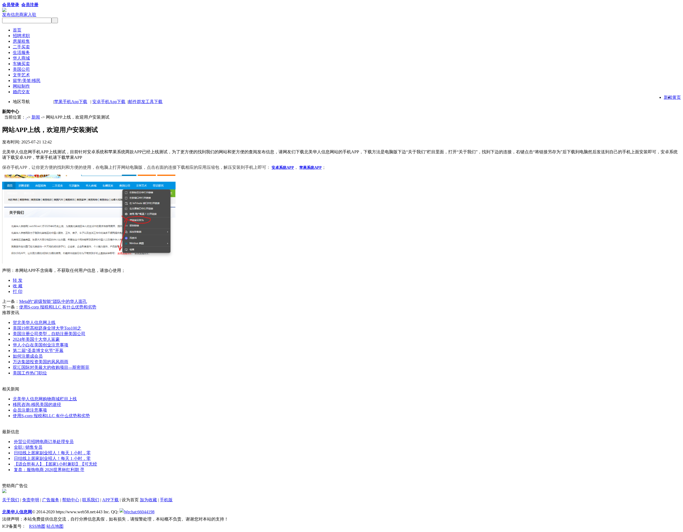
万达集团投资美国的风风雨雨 (40, 361)
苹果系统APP (310, 168)
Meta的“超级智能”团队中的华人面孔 (53, 301)
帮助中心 (70, 500)
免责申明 (30, 500)
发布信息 (10, 14)
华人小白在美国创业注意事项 (40, 345)
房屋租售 (21, 41)
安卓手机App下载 (108, 101)
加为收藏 (148, 500)
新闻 (668, 97)
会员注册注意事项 (30, 410)
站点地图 (54, 526)
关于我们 (10, 500)
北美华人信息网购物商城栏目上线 (45, 399)
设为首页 (130, 500)
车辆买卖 (21, 63)
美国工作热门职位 (30, 373)
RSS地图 (37, 526)
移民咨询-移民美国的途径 (37, 404)
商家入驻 (27, 14)
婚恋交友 (21, 91)
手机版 (166, 500)
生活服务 (21, 52)
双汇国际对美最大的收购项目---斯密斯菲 (51, 367)
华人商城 (21, 58)
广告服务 (50, 500)
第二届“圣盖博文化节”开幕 (38, 350)
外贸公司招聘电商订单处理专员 (44, 441)
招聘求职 (21, 35)
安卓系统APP (283, 168)
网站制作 (21, 86)
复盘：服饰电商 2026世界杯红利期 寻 (49, 469)
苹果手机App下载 (70, 101)
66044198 (145, 512)
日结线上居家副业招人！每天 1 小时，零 (52, 453)
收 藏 (17, 286)
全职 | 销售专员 (28, 447)
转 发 (17, 280)
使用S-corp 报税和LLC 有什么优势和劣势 (57, 307)
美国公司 (21, 69)
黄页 (676, 97)
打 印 (17, 291)
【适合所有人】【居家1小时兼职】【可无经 (55, 464)
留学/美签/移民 (27, 80)
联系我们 (90, 500)
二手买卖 (21, 47)
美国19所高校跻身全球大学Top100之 (47, 328)
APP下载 (110, 500)
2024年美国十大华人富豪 (36, 339)
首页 (17, 30)
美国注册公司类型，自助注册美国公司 (49, 333)
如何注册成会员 (28, 356)
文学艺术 (21, 75)
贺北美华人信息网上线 (34, 322)
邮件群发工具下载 (145, 101)
